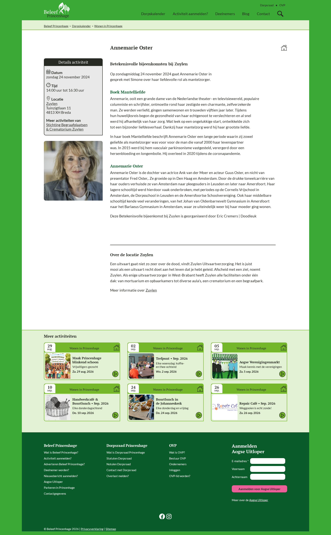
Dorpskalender (81, 26)
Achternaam (239, 477)
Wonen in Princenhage (108, 26)
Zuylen (51, 103)
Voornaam (238, 469)
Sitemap (111, 529)
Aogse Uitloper (258, 500)
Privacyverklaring (92, 529)
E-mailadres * (240, 461)
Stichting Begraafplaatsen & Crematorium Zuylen (67, 127)
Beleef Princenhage (56, 26)
